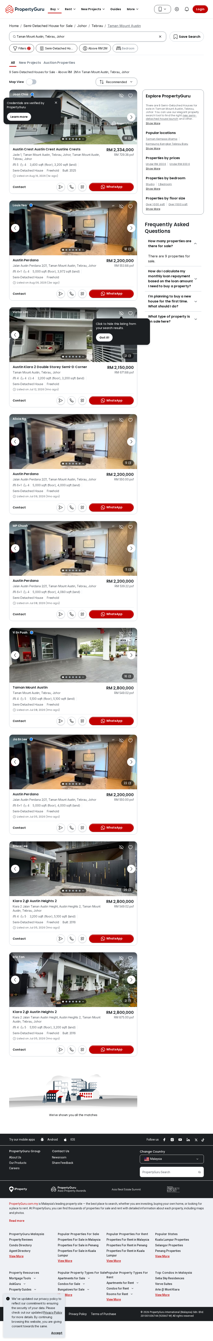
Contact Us (60, 1151)
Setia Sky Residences (169, 1278)
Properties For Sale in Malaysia (79, 1239)
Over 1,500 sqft (178, 204)
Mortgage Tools (20, 1278)
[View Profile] (23, 94)
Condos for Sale (69, 1284)
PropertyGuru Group (24, 1151)
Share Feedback (62, 1162)
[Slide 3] (70, 139)
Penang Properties (168, 1251)
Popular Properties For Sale (78, 1234)
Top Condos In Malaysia (173, 1273)
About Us (15, 1157)
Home (14, 26)
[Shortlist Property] (130, 95)
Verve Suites (163, 1284)
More (131, 9)
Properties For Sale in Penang (78, 1245)
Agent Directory (19, 1251)
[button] (12, 62)
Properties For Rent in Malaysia (127, 1239)
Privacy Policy (52, 1312)
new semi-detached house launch (171, 117)
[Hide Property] (121, 95)
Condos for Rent (117, 1288)
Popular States (166, 1234)
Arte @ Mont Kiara (167, 1289)
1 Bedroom (165, 184)
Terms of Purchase (103, 1314)
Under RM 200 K (156, 164)
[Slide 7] (82, 139)
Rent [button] (68, 9)
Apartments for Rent (120, 1283)
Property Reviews (21, 1239)
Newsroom (59, 1157)
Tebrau (97, 26)
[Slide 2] (66, 139)
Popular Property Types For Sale (82, 1273)
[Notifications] (187, 9)
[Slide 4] (73, 139)
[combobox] (87, 36)
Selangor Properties (169, 1245)
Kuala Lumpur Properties (172, 1239)
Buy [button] (53, 9)
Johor (82, 26)
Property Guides (20, 1289)
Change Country (152, 1151)
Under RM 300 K (180, 164)
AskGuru (15, 1284)
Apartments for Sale (71, 1278)
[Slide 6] (79, 139)
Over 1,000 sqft (155, 204)
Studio (150, 184)
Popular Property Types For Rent (127, 1275)
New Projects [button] (91, 9)
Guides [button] (115, 9)
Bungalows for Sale (71, 1289)
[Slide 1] (63, 139)
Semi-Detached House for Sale (48, 26)
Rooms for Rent (117, 1294)
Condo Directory (20, 1245)
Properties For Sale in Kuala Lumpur (77, 1253)
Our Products (17, 1162)
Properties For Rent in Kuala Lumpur (125, 1253)
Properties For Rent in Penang (126, 1245)
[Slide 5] (76, 139)
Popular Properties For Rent (127, 1234)
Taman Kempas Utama (161, 139)
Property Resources (24, 1273)
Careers (14, 1168)
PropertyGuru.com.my (23, 1203)
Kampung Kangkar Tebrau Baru (167, 144)
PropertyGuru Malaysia (26, 1234)
